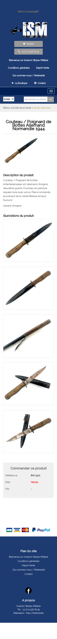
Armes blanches (42, 108)
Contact (41, 83)
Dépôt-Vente (42, 68)
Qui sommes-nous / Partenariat (29, 75)
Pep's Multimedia (35, 613)
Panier (29, 44)
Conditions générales (19, 68)
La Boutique (20, 83)
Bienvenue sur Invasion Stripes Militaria (28, 60)
